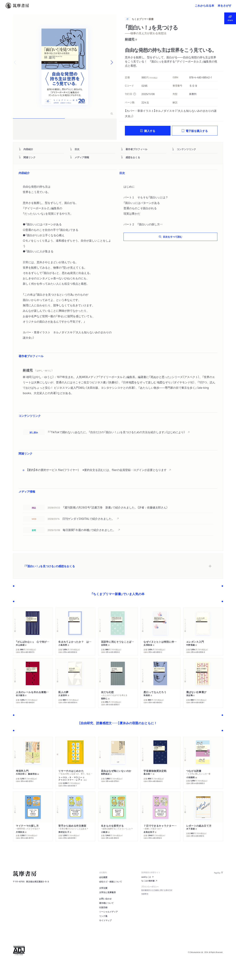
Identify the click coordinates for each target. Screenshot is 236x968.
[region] (118, 432)
